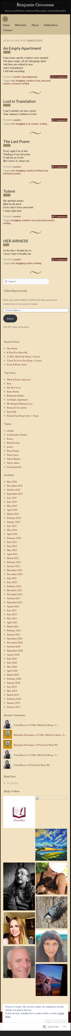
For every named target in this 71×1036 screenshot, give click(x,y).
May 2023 (12, 550)
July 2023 (12, 542)
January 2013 (13, 706)
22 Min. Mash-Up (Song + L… (44, 725)
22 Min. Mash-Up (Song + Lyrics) (23, 356)
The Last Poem (16, 141)
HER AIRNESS (15, 240)
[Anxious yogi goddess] (51, 879)
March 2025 (13, 513)
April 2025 (12, 509)
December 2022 (14, 570)
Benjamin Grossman (35, 4)
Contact (7, 30)
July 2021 (12, 610)
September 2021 (15, 602)
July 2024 (12, 526)
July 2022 (12, 578)
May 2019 (12, 690)
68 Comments (59, 216)
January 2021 (13, 634)
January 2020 (13, 682)
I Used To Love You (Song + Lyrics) (24, 360)
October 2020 (13, 646)
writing (25, 83)
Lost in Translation (19, 101)
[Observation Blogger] (19, 962)
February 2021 (14, 630)
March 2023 (13, 558)
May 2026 (12, 481)
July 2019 (12, 686)
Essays (10, 438)
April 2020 (12, 670)
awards (10, 430)
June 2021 (12, 614)
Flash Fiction (13, 442)
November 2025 (15, 485)
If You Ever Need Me (17, 352)
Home (6, 25)
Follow (10, 318)
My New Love (14, 387)
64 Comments (59, 166)
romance (16, 83)
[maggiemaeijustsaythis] (19, 928)
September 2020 (15, 650)
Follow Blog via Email (15, 290)
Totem (9, 191)
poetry (17, 76)
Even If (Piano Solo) (17, 364)
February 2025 (14, 517)
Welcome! (20, 25)
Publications (51, 25)
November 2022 (15, 574)
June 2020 (12, 662)
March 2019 (13, 694)
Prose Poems (13, 450)
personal (45, 80)
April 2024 (12, 534)
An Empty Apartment (22, 48)
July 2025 (12, 497)
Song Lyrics (12, 454)
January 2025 (13, 521)
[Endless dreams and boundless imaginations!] (51, 980)
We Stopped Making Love (20, 403)
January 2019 (13, 702)
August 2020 (13, 654)
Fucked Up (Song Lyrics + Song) (23, 415)
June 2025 (12, 501)
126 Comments (58, 76)
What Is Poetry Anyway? (19, 379)
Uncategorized (29, 76)
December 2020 (14, 638)
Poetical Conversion (17, 407)
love (38, 80)
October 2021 (13, 598)
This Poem (12, 348)
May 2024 (12, 530)
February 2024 (14, 538)
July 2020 (12, 658)
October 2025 (13, 489)
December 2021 (14, 590)
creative (30, 80)
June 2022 (12, 582)
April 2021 (12, 622)
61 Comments (59, 120)
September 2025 (15, 493)
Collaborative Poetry (17, 434)
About (35, 25)
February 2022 (14, 586)
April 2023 (12, 554)
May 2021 (12, 618)
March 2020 (13, 674)
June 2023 (12, 546)
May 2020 (12, 666)
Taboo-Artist (13, 462)
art (13, 80)
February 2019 (14, 698)
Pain (9, 383)
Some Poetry (13, 391)
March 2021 (13, 626)
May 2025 (12, 505)
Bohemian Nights (15, 395)
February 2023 (14, 562)
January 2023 (13, 566)
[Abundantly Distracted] (51, 912)
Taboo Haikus (13, 458)
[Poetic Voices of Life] (19, 812)
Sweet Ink (11, 411)
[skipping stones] (51, 946)
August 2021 (13, 606)
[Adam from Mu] (19, 887)
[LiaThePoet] (51, 845)
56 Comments (59, 259)
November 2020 (15, 642)
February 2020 (14, 678)
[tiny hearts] (51, 812)
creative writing (34, 170)
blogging (20, 80)
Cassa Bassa (20, 725)
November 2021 (15, 594)
